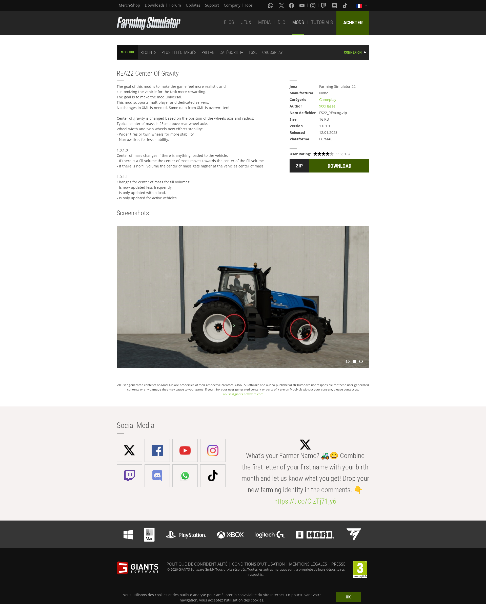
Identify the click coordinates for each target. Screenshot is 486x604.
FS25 (253, 52)
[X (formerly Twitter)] (281, 5)
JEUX (246, 22)
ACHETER (353, 22)
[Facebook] (292, 5)
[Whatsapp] (271, 5)
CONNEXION (353, 52)
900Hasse (327, 106)
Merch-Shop (129, 5)
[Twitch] (324, 5)
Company (232, 5)
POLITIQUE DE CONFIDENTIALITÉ (197, 564)
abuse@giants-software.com (243, 394)
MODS (298, 22)
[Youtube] (302, 5)
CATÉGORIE (229, 52)
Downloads (155, 5)
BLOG (229, 22)
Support (212, 5)
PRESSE (338, 564)
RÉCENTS (148, 52)
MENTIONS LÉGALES (308, 564)
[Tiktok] (345, 5)
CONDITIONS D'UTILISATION (258, 564)
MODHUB (127, 52)
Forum (175, 5)
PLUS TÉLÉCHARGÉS (178, 52)
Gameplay (327, 99)
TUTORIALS (322, 22)
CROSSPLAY (272, 52)
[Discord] (335, 5)
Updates (193, 5)
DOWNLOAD (339, 166)
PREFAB (207, 52)
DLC (281, 22)
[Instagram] (313, 5)
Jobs (249, 5)
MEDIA (264, 22)
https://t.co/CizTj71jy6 (305, 501)
